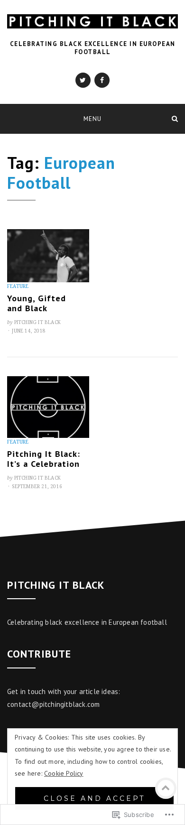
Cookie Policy (63, 773)
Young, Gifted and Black (36, 303)
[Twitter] (83, 80)
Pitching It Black (37, 322)
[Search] (175, 118)
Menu (92, 119)
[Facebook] (102, 80)
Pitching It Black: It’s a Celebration (43, 459)
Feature (17, 286)
